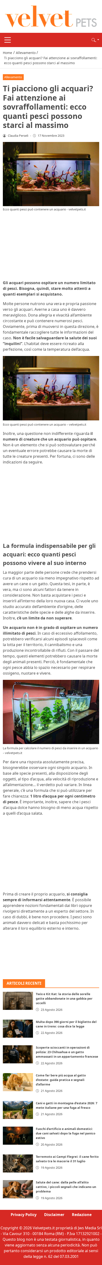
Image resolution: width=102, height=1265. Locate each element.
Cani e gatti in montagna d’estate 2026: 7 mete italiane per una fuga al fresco (66, 1105)
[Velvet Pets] (51, 16)
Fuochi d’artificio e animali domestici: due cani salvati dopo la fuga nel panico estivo (65, 1133)
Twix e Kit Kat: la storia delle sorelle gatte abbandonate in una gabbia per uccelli (64, 998)
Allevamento (13, 77)
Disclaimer (54, 1214)
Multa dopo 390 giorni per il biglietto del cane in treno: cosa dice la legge (66, 1024)
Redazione (82, 1214)
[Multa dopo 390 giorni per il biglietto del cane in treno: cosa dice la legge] (18, 1029)
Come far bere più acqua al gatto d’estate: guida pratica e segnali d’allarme (61, 1079)
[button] (95, 40)
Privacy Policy (24, 1214)
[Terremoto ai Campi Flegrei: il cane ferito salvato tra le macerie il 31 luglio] (18, 1163)
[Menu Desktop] (7, 40)
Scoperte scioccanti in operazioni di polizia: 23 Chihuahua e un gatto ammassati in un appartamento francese (67, 1052)
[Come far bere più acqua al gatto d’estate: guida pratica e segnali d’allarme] (18, 1082)
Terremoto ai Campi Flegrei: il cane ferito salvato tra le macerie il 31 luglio (67, 1158)
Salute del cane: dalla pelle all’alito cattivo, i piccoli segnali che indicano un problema (66, 1186)
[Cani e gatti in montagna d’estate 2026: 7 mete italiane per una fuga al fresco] (18, 1110)
